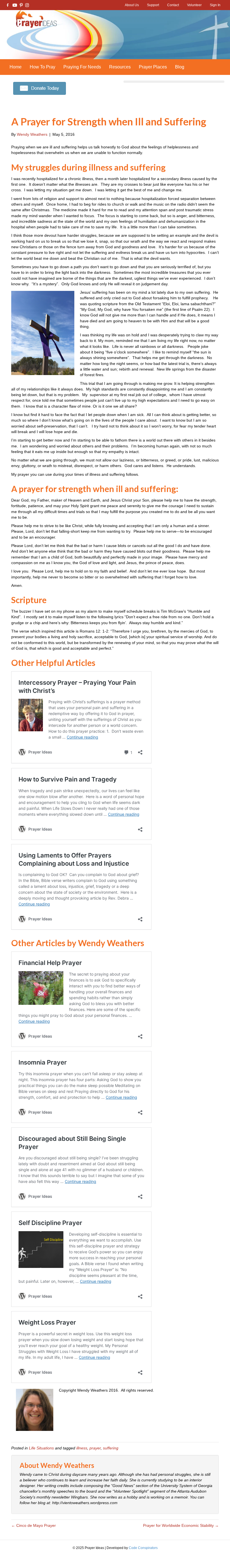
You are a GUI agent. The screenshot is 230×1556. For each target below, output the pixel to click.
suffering (110, 1448)
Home (16, 67)
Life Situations (41, 1448)
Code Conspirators (143, 1548)
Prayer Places (153, 67)
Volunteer (194, 5)
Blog (179, 67)
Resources (120, 67)
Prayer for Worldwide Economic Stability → (181, 1525)
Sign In (215, 5)
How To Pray (42, 67)
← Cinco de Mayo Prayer (33, 1525)
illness (81, 1448)
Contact (173, 5)
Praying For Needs (82, 67)
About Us (132, 5)
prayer (95, 1448)
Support (153, 5)
